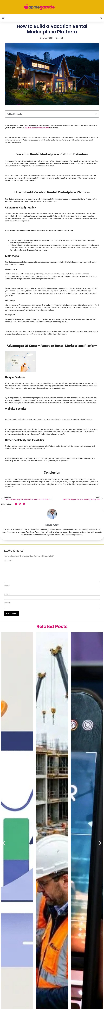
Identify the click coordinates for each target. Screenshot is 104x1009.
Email (6, 594)
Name (7, 586)
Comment (8, 560)
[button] (3, 18)
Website (7, 603)
